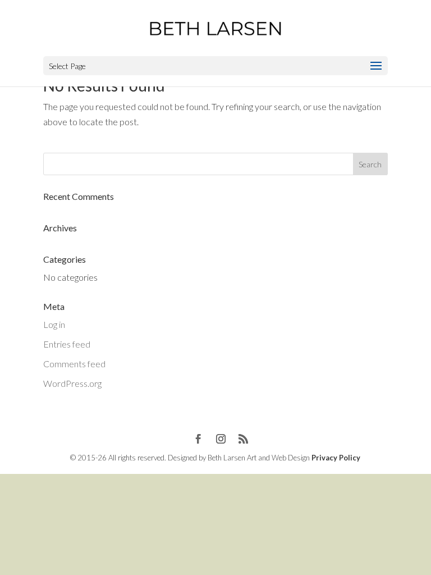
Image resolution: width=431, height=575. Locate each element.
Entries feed (66, 344)
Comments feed (74, 363)
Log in (54, 324)
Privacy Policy (335, 457)
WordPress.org (72, 383)
